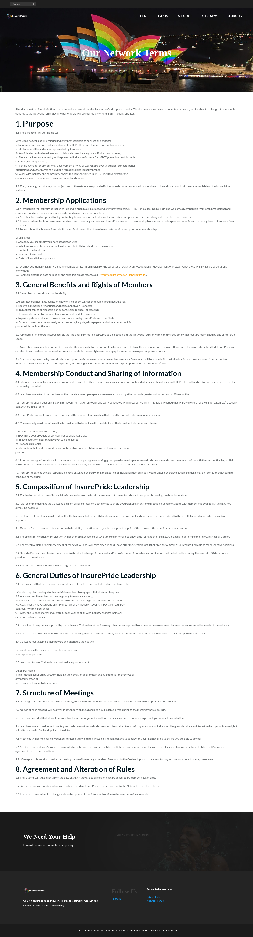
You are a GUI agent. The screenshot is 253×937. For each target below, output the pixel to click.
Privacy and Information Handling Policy (122, 274)
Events (163, 15)
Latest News (209, 15)
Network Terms (155, 900)
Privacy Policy (154, 897)
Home (144, 15)
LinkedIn (116, 898)
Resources (235, 15)
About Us (184, 15)
